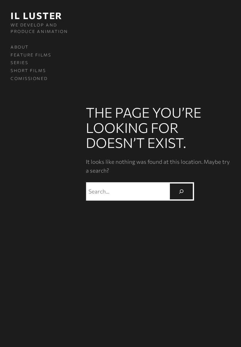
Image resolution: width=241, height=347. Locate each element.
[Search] (181, 191)
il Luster (36, 15)
